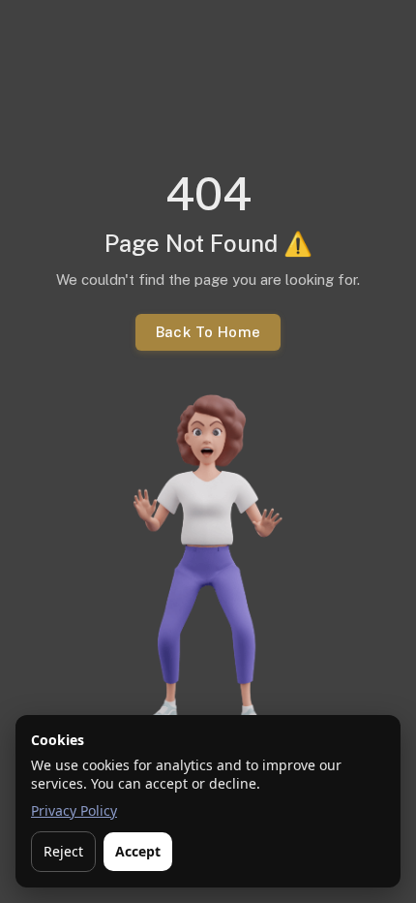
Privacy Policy (74, 810)
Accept (138, 851)
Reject (63, 851)
